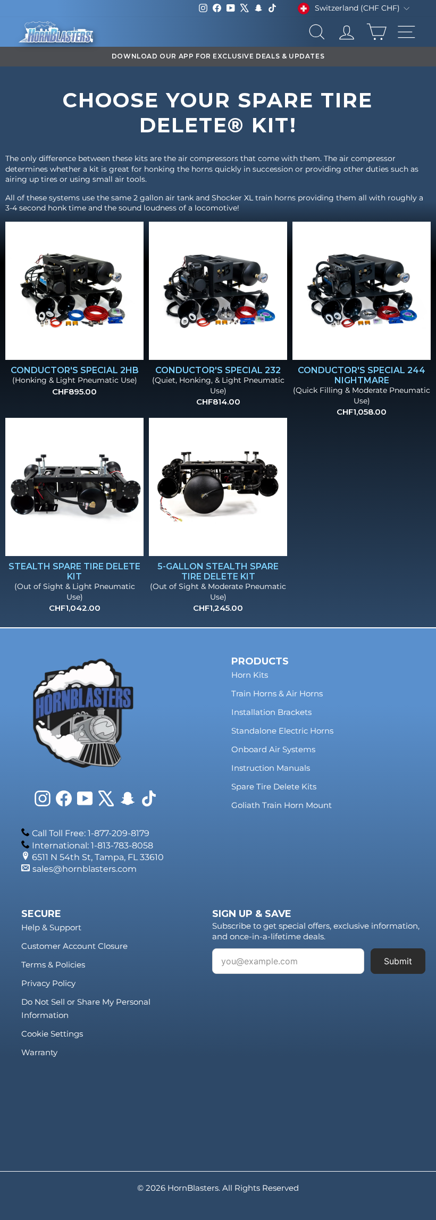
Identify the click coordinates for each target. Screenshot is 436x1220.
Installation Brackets (271, 712)
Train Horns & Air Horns (277, 693)
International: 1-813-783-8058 (92, 845)
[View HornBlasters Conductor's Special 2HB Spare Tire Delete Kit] (74, 291)
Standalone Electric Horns (282, 731)
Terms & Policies (53, 965)
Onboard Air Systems (273, 749)
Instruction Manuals (270, 768)
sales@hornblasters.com (84, 869)
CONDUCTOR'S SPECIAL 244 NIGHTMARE (361, 375)
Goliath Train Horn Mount (281, 805)
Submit (398, 961)
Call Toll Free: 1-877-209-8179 (90, 833)
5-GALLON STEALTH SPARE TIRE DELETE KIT (218, 571)
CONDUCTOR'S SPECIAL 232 (218, 370)
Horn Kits (249, 675)
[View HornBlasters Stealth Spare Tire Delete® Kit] (74, 487)
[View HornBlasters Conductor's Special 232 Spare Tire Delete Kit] (218, 291)
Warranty (39, 1052)
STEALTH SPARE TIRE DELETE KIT (74, 571)
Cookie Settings (52, 1034)
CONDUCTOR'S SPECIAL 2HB (75, 370)
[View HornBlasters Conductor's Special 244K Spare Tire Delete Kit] (361, 291)
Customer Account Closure (74, 946)
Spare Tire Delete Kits (273, 786)
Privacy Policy (48, 983)
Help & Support (51, 927)
